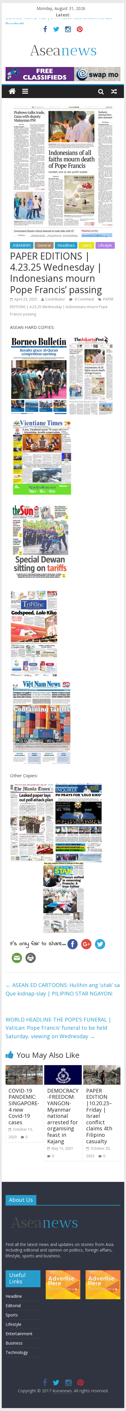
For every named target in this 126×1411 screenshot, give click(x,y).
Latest (86, 245)
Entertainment (19, 1333)
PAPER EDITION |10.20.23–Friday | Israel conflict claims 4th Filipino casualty (99, 1116)
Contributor (55, 299)
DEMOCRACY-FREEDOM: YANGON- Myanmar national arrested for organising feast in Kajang (63, 1116)
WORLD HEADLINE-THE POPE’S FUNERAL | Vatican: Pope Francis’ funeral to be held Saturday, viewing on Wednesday (58, 1028)
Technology (17, 1352)
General (44, 245)
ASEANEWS (21, 245)
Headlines (66, 245)
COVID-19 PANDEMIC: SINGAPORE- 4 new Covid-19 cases (23, 1106)
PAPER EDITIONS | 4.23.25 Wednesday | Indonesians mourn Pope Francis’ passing (61, 307)
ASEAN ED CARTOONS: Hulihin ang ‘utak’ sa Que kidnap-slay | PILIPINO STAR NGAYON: (63, 989)
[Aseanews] (12, 91)
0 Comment (84, 299)
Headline (14, 1296)
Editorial (13, 1305)
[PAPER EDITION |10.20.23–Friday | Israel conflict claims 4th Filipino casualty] (101, 1068)
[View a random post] (114, 91)
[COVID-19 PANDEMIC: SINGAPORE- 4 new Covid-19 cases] (24, 1068)
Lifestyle (105, 245)
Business (14, 1343)
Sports (12, 1315)
